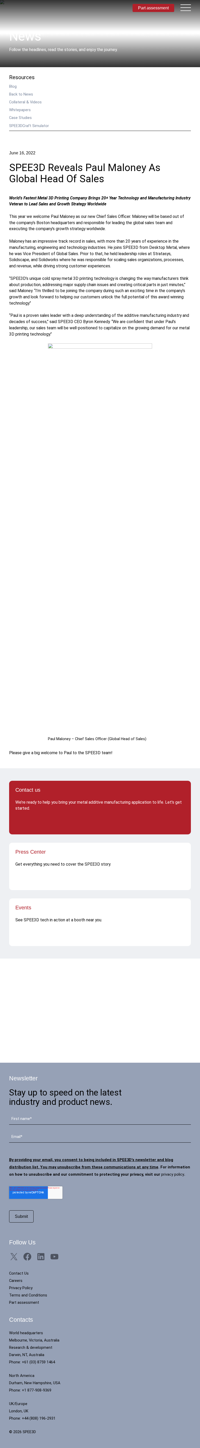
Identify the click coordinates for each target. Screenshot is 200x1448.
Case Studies (20, 117)
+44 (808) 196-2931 (38, 1418)
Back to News (21, 94)
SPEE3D (31, 7)
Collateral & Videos (25, 102)
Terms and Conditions (28, 1295)
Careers (15, 1280)
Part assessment (153, 7)
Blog (13, 86)
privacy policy (172, 1174)
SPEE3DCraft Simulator (29, 125)
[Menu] (185, 7)
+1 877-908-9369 (36, 1390)
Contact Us (19, 1273)
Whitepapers (20, 110)
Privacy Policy (21, 1288)
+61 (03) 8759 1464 (38, 1362)
